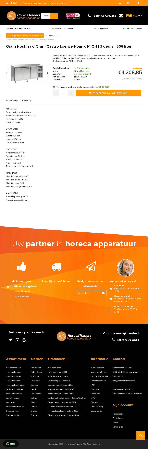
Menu (13, 2)
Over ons (95, 389)
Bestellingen (118, 418)
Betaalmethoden (98, 380)
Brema (34, 415)
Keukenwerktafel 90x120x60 (61, 393)
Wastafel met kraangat (58, 376)
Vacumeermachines (15, 406)
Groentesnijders (13, 415)
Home (52, 35)
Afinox (34, 402)
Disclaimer (95, 402)
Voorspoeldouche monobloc (60, 385)
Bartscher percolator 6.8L (59, 380)
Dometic (34, 385)
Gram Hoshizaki (81, 71)
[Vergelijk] (120, 3)
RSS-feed (87, 444)
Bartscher (35, 376)
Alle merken (36, 367)
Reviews (27, 100)
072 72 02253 (119, 376)
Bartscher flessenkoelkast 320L (62, 402)
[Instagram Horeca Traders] (17, 340)
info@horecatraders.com (124, 380)
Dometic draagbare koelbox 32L (62, 406)
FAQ (93, 385)
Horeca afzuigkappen (15, 385)
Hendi (33, 389)
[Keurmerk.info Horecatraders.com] (73, 15)
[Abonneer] (103, 293)
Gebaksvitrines (13, 411)
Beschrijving (11, 100)
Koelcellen (10, 402)
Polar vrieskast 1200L (57, 372)
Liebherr (34, 398)
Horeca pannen (13, 380)
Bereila (34, 406)
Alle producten (54, 367)
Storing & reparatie (99, 376)
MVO (93, 398)
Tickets (116, 422)
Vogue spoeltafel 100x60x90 (60, 389)
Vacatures (95, 393)
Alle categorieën (13, 367)
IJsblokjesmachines (14, 389)
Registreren (118, 414)
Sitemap (96, 444)
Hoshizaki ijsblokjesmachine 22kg (63, 411)
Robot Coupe (36, 372)
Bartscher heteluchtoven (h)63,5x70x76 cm (67, 398)
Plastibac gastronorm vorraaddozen (64, 415)
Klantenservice (97, 367)
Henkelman (36, 393)
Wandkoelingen (13, 398)
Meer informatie (22, 296)
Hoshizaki (35, 380)
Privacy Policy (97, 406)
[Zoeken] (54, 16)
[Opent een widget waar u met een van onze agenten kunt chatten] (11, 444)
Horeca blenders (13, 372)
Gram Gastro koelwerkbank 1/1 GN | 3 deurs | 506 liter (30, 40)
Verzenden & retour (99, 372)
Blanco (34, 411)
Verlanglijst (118, 427)
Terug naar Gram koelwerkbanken (25, 35)
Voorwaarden (97, 411)
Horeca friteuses (13, 376)
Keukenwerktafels (14, 393)
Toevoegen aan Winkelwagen (110, 93)
